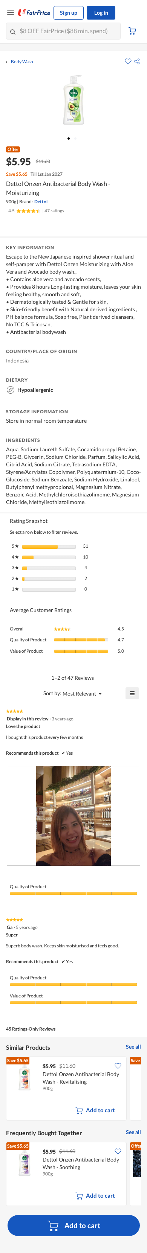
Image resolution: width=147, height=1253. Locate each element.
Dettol (40, 201)
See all (133, 1046)
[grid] (73, 1089)
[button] (137, 61)
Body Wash (22, 61)
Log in (101, 12)
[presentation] (73, 816)
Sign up (68, 12)
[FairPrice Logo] (34, 12)
